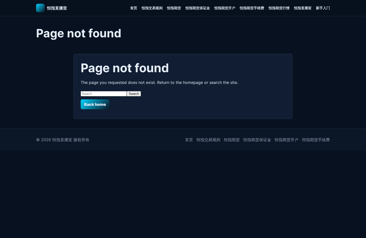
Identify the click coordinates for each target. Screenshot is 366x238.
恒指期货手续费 (252, 8)
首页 (133, 8)
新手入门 (323, 8)
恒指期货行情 (279, 8)
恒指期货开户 (224, 8)
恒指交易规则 (152, 8)
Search (134, 94)
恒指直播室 (302, 8)
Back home (95, 104)
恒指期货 (174, 8)
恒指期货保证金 (197, 8)
